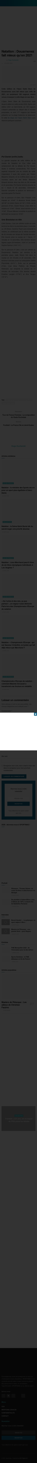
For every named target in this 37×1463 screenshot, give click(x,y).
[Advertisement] (18, 731)
